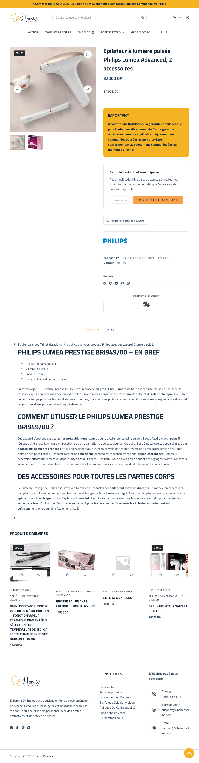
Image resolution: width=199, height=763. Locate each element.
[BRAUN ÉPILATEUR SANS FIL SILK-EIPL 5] (169, 562)
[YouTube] (28, 727)
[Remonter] (189, 753)
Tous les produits (58, 32)
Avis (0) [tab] (110, 329)
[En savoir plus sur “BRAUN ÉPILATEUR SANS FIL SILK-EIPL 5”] (160, 575)
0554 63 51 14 (172, 697)
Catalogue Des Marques (115, 697)
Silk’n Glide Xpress (117, 597)
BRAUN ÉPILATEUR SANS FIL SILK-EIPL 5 (168, 608)
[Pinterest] (110, 283)
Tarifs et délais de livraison (117, 702)
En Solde (84, 32)
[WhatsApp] (116, 283)
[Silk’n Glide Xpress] (122, 562)
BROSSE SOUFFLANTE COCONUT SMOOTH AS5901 (75, 603)
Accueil (33, 32)
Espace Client (108, 687)
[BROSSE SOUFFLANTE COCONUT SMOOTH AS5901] (76, 562)
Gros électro (140, 32)
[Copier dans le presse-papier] (128, 283)
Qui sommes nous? (112, 718)
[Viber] (122, 283)
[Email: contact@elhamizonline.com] (154, 728)
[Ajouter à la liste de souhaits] (38, 575)
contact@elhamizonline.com (175, 730)
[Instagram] (11, 727)
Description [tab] (92, 329)
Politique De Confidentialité (117, 707)
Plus (164, 32)
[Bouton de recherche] (143, 17)
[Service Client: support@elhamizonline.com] (154, 710)
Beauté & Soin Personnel (139, 258)
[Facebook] (104, 283)
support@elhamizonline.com (175, 712)
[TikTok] (17, 727)
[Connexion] (187, 17)
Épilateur (164, 258)
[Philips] (115, 240)
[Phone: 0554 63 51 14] (154, 694)
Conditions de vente (113, 713)
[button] (67, 575)
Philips (121, 263)
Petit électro (111, 32)
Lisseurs (15, 600)
